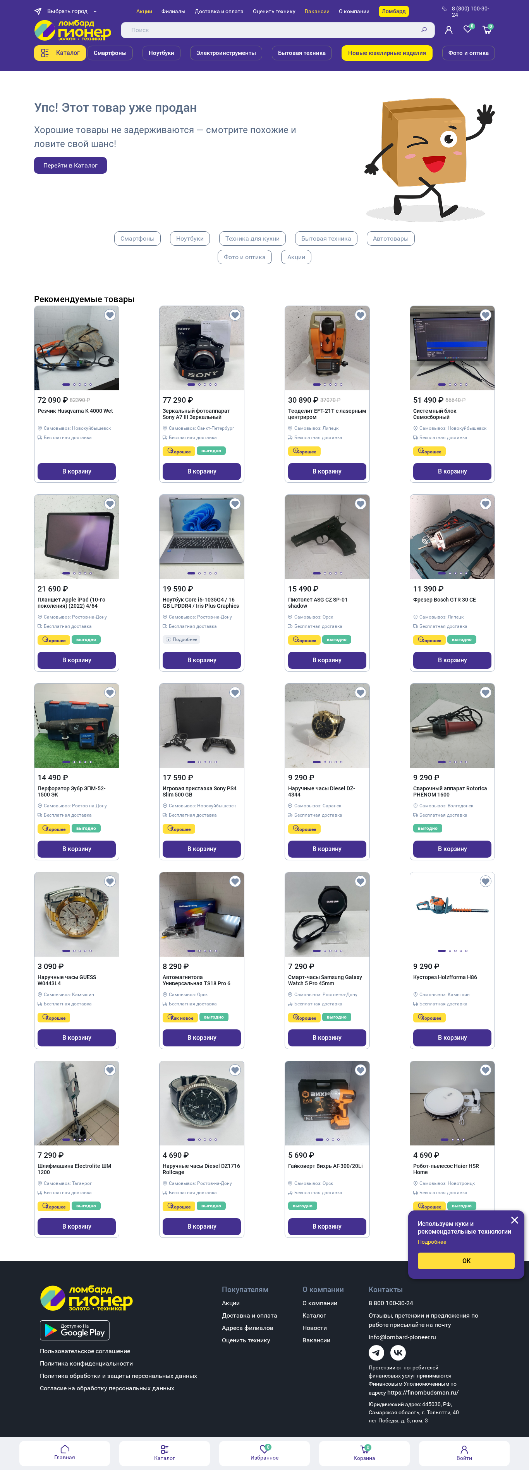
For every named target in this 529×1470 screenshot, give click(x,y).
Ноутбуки (161, 53)
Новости (314, 1328)
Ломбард (394, 11)
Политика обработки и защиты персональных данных (118, 1375)
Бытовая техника (302, 53)
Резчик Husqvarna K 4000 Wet (75, 411)
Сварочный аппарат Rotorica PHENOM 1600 (450, 791)
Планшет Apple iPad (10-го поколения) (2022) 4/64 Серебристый (71, 603)
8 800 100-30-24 (391, 1303)
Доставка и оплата (219, 11)
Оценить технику (274, 11)
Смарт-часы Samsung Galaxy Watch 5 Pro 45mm (325, 980)
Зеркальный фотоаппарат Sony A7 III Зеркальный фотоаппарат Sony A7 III (196, 414)
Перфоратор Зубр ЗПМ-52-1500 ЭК (72, 791)
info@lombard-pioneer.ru (402, 1337)
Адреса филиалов (247, 1328)
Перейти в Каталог (70, 165)
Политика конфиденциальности (86, 1363)
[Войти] (450, 30)
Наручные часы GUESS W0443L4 (67, 980)
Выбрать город (67, 11)
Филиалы (173, 11)
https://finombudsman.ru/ (423, 1392)
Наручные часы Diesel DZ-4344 (321, 791)
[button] (66, 384)
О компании (354, 11)
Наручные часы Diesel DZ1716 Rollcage (201, 1169)
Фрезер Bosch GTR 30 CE (444, 600)
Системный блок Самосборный (435, 414)
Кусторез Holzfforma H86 (445, 977)
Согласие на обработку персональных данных (107, 1388)
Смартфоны (110, 53)
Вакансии (317, 11)
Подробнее (432, 1242)
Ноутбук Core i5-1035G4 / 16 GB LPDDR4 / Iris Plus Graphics (201, 603)
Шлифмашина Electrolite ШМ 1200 (74, 1169)
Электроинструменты (226, 53)
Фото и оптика (468, 53)
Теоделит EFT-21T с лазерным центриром (327, 414)
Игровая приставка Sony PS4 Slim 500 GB (200, 791)
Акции (144, 11)
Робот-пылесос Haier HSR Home (446, 1169)
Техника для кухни (252, 238)
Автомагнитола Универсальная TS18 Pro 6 (196, 980)
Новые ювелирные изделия (387, 53)
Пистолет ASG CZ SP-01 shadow (318, 603)
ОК (466, 1261)
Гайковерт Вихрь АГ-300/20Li (325, 1166)
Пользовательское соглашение (85, 1351)
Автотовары (391, 238)
